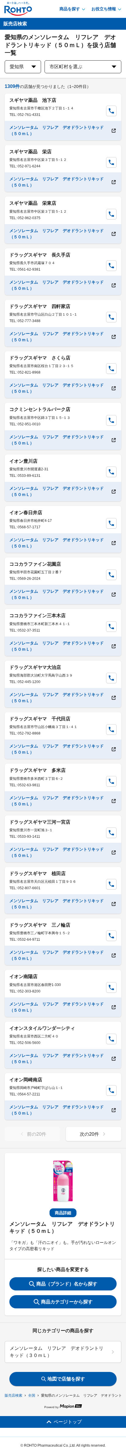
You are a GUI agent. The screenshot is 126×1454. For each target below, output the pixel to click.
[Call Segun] (111, 111)
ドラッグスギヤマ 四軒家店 (39, 306)
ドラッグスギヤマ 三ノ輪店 (39, 924)
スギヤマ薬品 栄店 (30, 151)
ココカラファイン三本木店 (37, 615)
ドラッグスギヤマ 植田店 (37, 873)
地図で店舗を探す (66, 1378)
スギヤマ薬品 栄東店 (32, 203)
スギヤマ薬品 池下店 (32, 100)
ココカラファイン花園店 (35, 564)
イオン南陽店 (23, 976)
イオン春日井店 (25, 512)
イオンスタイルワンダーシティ (42, 1028)
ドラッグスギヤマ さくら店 (39, 357)
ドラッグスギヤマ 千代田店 (39, 718)
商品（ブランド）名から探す (66, 1283)
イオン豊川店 (23, 461)
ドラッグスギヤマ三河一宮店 (39, 822)
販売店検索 (13, 1395)
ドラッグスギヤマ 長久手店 (39, 254)
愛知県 (17, 66)
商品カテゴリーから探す (67, 1301)
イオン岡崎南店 (25, 1079)
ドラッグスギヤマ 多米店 (37, 770)
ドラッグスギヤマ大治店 (35, 667)
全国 (31, 1395)
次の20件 (89, 1134)
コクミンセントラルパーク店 (39, 409)
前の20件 (36, 1134)
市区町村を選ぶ (66, 66)
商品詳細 (63, 1212)
